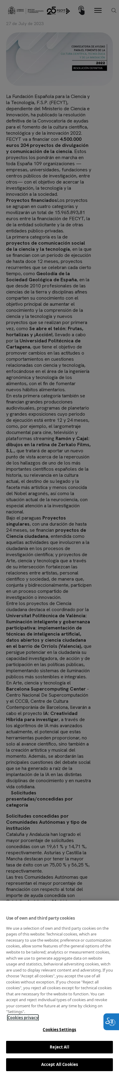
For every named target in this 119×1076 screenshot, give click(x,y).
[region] (59, 988)
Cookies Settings (59, 1029)
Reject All (59, 1047)
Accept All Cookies (59, 1064)
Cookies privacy (23, 1017)
